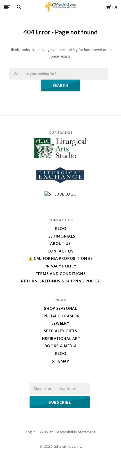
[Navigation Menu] (7, 7)
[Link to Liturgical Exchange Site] (60, 187)
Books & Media (60, 346)
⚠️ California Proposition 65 (60, 258)
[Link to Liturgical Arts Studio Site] (60, 157)
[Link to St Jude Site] (60, 194)
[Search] (19, 7)
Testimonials (60, 236)
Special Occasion (60, 316)
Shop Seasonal (60, 308)
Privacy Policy (60, 266)
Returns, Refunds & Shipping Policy (60, 281)
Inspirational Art (60, 338)
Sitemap (60, 361)
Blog (60, 228)
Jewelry (61, 323)
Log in (30, 432)
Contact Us (61, 251)
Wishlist (46, 432)
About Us (60, 243)
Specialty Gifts (60, 331)
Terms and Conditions (60, 273)
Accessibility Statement (76, 432)
